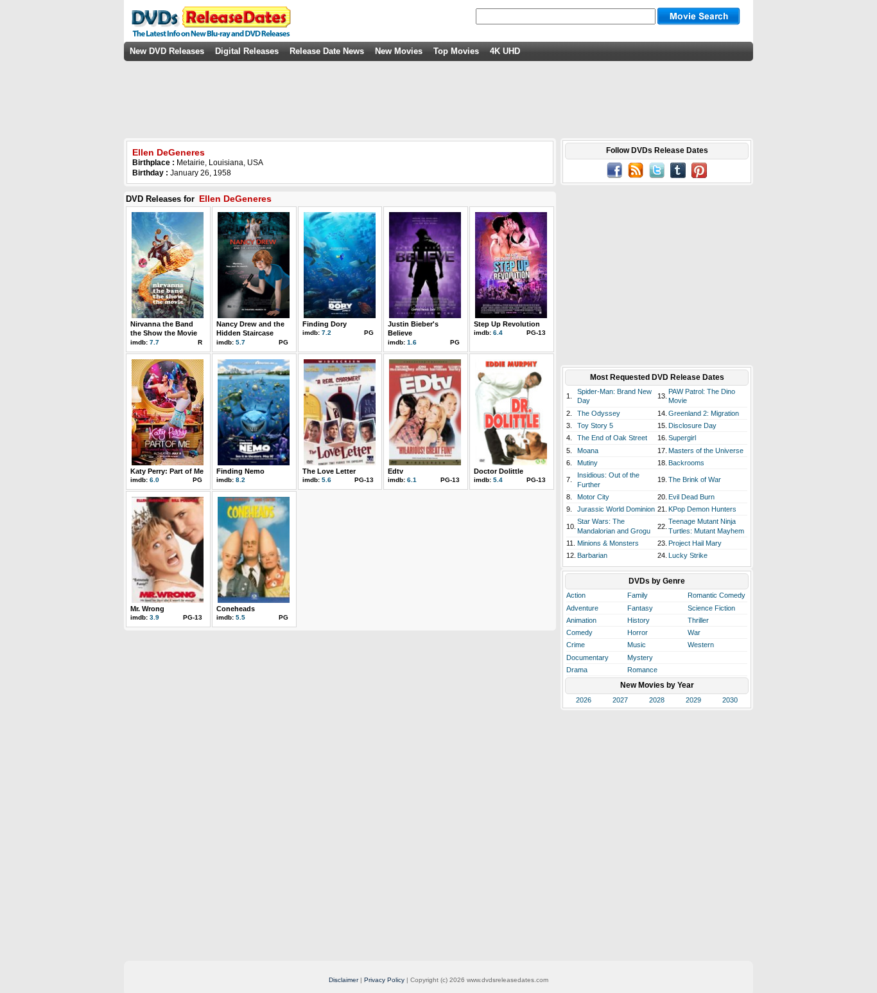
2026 (583, 700)
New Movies (398, 51)
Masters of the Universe (705, 450)
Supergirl (682, 438)
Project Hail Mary (695, 543)
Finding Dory (324, 324)
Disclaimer (343, 979)
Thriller (698, 620)
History (638, 620)
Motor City (593, 497)
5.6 (326, 479)
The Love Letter (329, 471)
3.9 (154, 617)
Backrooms (686, 463)
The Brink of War (694, 479)
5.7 (240, 342)
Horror (637, 632)
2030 (730, 700)
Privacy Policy (384, 979)
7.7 (154, 342)
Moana (587, 450)
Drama (576, 670)
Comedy (579, 632)
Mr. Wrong (147, 609)
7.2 (326, 332)
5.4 (498, 479)
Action (576, 595)
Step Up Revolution (507, 324)
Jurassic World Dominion (616, 509)
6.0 (154, 479)
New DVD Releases (167, 51)
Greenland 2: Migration (703, 413)
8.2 (240, 479)
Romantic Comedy (716, 595)
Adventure (582, 608)
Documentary (587, 657)
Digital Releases (247, 51)
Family (637, 595)
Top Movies (456, 51)
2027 (620, 700)
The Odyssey (598, 413)
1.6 (412, 342)
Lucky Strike (688, 555)
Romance (642, 670)
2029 (693, 700)
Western (701, 645)
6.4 (498, 332)
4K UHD (505, 51)
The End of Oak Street (612, 438)
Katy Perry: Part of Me (167, 471)
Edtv (395, 471)
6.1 (412, 479)
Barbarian (592, 555)
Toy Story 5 (595, 425)
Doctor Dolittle (498, 471)
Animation (581, 620)
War (694, 632)
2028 (656, 700)
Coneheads (235, 609)
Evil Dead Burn (691, 497)
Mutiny (587, 463)
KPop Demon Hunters (702, 509)
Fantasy (640, 608)
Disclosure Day (692, 425)
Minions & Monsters (608, 543)
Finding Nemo (240, 471)
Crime (575, 645)
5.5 (240, 617)
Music (636, 645)
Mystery (640, 657)
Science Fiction (711, 608)
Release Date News (327, 51)
